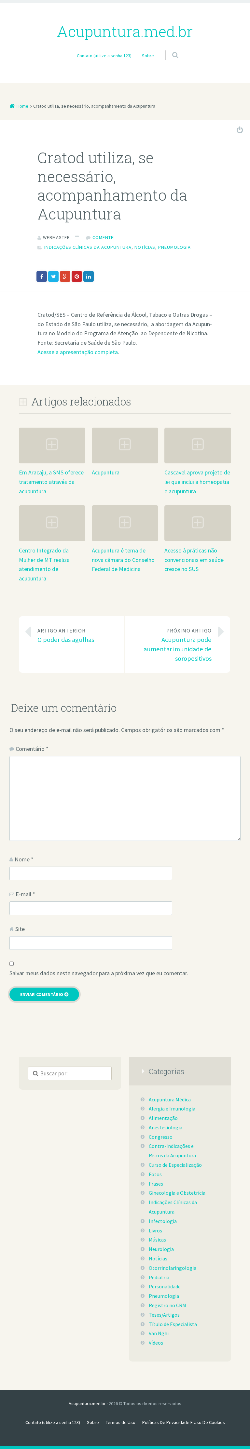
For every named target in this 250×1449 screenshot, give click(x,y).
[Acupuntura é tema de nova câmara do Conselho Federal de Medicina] (125, 540)
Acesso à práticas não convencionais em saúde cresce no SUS (194, 560)
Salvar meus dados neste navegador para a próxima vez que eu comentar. (98, 973)
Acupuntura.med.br (87, 1403)
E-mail (25, 894)
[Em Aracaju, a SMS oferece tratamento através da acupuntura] (52, 462)
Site (20, 929)
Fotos (155, 1174)
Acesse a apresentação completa (77, 352)
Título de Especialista (173, 1324)
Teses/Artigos (164, 1314)
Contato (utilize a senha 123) (104, 56)
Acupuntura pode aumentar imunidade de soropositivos (178, 645)
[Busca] (169, 48)
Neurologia (161, 1249)
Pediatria (159, 1277)
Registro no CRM (167, 1305)
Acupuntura (105, 472)
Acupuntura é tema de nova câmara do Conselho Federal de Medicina (123, 560)
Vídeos (156, 1342)
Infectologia (163, 1221)
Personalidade (165, 1286)
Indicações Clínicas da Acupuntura (88, 247)
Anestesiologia (165, 1127)
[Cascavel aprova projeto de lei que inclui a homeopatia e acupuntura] (197, 462)
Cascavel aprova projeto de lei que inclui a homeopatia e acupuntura (197, 482)
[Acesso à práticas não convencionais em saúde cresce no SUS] (197, 540)
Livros (155, 1230)
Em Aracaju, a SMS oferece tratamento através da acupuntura (51, 482)
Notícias (144, 247)
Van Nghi (159, 1333)
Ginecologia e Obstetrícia (177, 1193)
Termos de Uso (120, 1422)
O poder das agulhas (65, 635)
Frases (156, 1183)
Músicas (157, 1239)
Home (22, 106)
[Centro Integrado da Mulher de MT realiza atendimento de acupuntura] (52, 540)
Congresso (161, 1137)
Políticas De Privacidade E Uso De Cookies (183, 1422)
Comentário (32, 748)
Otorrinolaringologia (172, 1268)
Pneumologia (174, 247)
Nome (24, 859)
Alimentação (163, 1118)
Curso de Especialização (175, 1165)
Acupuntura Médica (170, 1099)
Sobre (148, 56)
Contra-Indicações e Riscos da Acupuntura (172, 1151)
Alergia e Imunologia (172, 1108)
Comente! (103, 237)
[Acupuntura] (125, 462)
